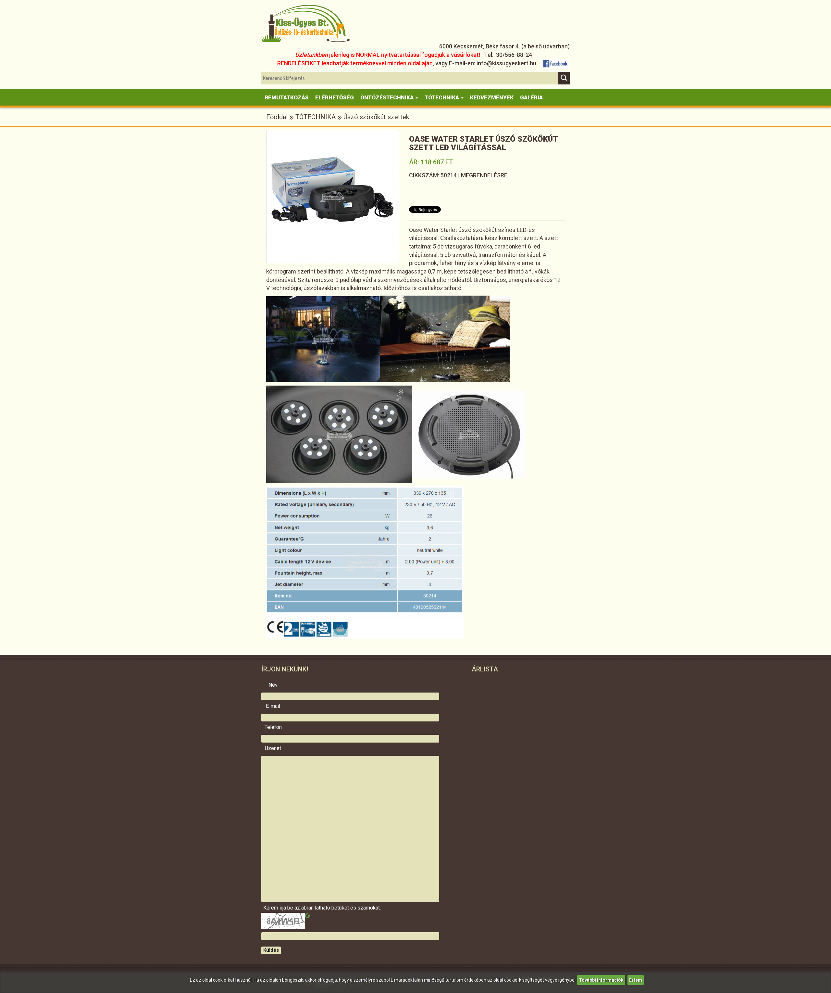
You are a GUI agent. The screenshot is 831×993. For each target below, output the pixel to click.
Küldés (271, 950)
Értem (635, 980)
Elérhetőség (334, 97)
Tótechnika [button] (442, 97)
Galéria (531, 97)
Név (273, 685)
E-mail (273, 706)
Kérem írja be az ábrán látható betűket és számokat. (273, 907)
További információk (601, 980)
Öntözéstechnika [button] (387, 97)
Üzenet (273, 748)
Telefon (273, 727)
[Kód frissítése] (307, 915)
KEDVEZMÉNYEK (492, 97)
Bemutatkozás (287, 97)
